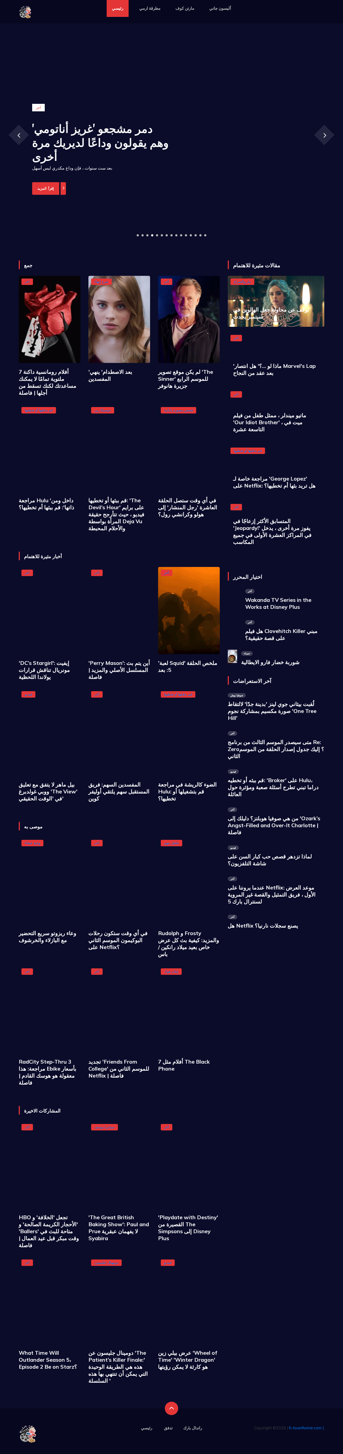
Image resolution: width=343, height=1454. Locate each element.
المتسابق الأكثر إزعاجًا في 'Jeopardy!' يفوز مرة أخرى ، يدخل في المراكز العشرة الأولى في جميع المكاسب (272, 531)
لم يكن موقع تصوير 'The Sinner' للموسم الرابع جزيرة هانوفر (185, 378)
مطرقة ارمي (150, 8)
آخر (27, 281)
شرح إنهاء (101, 281)
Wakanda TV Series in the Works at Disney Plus (278, 603)
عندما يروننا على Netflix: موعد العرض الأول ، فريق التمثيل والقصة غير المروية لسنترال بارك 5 (272, 894)
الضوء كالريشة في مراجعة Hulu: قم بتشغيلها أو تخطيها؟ (187, 791)
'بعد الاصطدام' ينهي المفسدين (110, 375)
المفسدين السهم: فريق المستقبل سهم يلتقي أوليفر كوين (119, 791)
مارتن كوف (185, 8)
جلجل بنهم (171, 843)
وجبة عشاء (32, 843)
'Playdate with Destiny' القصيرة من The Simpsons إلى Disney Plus (188, 1227)
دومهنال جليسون (106, 1262)
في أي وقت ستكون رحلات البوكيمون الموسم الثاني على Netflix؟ (118, 940)
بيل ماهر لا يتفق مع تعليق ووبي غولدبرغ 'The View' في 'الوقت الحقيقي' (48, 791)
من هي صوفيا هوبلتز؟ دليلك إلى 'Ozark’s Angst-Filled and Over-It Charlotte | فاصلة (274, 825)
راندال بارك (192, 1427)
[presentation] (18, 134)
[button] (138, 235)
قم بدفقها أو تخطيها (39, 410)
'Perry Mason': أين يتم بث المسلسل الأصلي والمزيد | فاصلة (119, 670)
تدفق (168, 1427)
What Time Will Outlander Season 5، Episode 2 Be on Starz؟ (48, 1359)
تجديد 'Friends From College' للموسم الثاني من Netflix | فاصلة (118, 1068)
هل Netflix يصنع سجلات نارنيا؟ (263, 925)
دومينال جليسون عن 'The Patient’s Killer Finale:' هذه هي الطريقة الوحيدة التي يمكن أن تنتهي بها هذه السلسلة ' (118, 1366)
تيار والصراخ (242, 281)
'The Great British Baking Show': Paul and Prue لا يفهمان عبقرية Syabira (118, 1227)
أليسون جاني (220, 8)
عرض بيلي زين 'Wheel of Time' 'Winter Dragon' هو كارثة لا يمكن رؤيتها (187, 1359)
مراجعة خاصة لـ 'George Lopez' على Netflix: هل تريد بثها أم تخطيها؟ (274, 482)
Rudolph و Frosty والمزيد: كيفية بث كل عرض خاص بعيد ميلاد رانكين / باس (188, 943)
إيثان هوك (171, 971)
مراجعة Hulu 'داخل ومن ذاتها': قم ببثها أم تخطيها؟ (46, 504)
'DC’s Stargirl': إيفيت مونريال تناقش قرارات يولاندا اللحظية (44, 670)
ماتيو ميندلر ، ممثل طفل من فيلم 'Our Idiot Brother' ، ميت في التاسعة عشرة (269, 422)
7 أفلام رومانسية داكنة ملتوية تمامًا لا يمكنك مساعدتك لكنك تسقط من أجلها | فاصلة (47, 382)
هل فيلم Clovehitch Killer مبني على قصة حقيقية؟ (281, 634)
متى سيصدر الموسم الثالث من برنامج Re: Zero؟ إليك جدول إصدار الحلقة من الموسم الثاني (276, 749)
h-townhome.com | (306, 1427)
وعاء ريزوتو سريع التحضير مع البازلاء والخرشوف (47, 936)
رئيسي (117, 8)
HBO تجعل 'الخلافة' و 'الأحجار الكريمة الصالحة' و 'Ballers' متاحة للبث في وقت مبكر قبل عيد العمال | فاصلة (49, 1231)
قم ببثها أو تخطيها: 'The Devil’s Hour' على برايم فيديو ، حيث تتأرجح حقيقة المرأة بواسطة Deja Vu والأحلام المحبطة (116, 514)
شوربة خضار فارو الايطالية (270, 662)
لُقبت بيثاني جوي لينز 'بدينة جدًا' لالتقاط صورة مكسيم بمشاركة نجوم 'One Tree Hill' (272, 711)
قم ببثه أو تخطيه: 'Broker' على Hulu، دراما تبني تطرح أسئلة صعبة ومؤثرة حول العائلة (273, 787)
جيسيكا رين (102, 410)
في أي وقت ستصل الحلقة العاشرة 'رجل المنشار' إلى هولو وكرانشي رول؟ (187, 507)
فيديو (28, 694)
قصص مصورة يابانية (178, 410)
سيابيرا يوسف (104, 1127)
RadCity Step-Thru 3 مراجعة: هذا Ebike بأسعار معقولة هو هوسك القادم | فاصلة (47, 1072)
